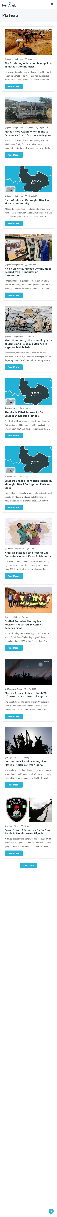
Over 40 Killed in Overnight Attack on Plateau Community (27, 201)
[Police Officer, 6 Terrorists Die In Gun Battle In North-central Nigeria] (28, 809)
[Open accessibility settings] (51, 1211)
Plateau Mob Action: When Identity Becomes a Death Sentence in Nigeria (28, 133)
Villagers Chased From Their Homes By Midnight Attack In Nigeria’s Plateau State (28, 484)
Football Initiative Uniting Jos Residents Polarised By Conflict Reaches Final (24, 624)
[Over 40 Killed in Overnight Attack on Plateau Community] (28, 179)
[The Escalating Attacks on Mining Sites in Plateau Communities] (28, 42)
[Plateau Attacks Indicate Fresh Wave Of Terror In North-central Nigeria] (28, 672)
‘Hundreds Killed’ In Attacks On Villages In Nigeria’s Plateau (24, 414)
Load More (28, 865)
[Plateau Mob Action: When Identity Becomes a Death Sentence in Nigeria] (28, 110)
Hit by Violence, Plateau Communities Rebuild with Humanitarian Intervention (28, 272)
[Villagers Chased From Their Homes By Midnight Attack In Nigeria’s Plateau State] (28, 459)
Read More (13, 86)
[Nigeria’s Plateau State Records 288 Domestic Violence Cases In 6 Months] (28, 531)
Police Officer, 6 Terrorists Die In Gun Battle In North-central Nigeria (27, 831)
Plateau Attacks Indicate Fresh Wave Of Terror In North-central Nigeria (27, 694)
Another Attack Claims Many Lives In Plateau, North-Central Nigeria (27, 763)
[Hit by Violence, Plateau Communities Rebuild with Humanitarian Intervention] (28, 247)
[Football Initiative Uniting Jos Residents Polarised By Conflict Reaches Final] (28, 600)
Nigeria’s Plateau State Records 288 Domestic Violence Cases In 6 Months (28, 554)
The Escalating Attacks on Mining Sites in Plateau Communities (28, 64)
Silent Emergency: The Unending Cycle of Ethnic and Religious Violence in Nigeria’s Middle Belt (28, 344)
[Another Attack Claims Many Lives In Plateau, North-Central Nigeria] (28, 740)
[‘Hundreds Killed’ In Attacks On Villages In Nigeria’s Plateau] (28, 391)
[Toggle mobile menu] (52, 4)
